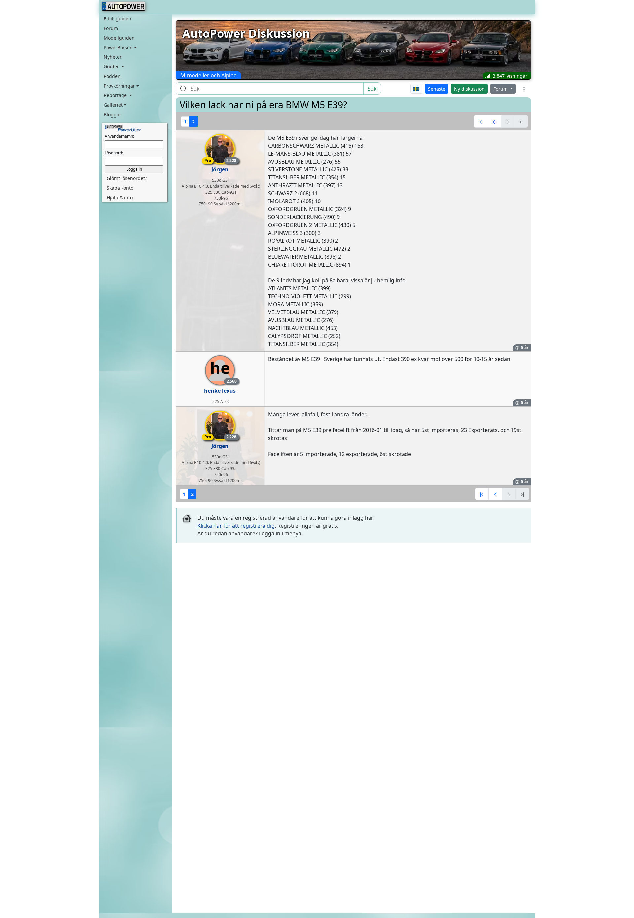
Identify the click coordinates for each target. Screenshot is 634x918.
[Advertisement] (353, 595)
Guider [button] (112, 66)
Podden (112, 76)
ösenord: (114, 153)
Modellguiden (119, 38)
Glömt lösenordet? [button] (127, 178)
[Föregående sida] (494, 121)
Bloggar (112, 114)
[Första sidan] (480, 121)
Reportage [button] (116, 95)
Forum (111, 28)
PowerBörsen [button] (118, 47)
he (222, 370)
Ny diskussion (469, 89)
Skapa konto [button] (120, 188)
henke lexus (220, 390)
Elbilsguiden (117, 19)
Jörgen (220, 169)
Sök (372, 88)
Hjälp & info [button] (120, 197)
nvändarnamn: (119, 136)
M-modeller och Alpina (208, 75)
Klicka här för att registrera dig (236, 525)
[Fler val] (524, 88)
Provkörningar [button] (119, 86)
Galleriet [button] (113, 105)
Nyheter (113, 57)
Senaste (436, 89)
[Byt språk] (416, 89)
